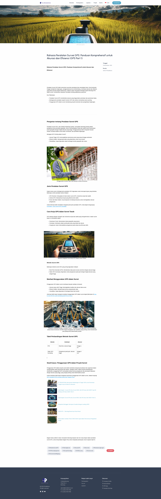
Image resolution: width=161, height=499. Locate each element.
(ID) (108, 2)
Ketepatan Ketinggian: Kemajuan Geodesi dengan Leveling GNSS (73, 404)
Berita (100, 2)
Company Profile (107, 481)
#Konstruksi (86, 447)
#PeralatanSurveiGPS (53, 447)
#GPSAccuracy (79, 450)
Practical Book (106, 483)
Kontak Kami (117, 2)
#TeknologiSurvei (66, 447)
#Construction (90, 450)
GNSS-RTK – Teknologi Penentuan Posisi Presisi (69, 411)
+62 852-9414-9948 (66, 489)
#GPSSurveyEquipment (54, 450)
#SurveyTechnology (67, 450)
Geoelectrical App (107, 488)
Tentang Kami (79, 2)
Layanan (88, 2)
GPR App (105, 486)
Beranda (71, 2)
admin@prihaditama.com (67, 488)
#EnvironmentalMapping (54, 453)
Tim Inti (83, 483)
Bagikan (111, 450)
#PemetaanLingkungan (99, 447)
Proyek (95, 2)
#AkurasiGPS (77, 447)
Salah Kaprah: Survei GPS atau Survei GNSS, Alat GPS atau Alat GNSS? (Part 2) (77, 397)
